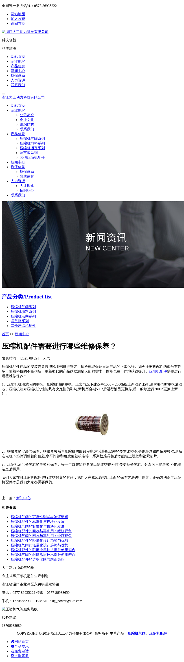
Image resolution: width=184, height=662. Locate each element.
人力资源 (18, 80)
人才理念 (27, 186)
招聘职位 (27, 190)
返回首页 (18, 23)
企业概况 (18, 61)
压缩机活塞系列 (32, 148)
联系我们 (18, 85)
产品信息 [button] (18, 134)
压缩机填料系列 (32, 143)
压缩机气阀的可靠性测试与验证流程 (39, 517)
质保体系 (18, 75)
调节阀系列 (29, 153)
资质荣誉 (27, 176)
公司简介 (27, 115)
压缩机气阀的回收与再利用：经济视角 (41, 536)
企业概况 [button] (18, 110)
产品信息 (18, 66)
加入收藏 (18, 19)
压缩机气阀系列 (32, 138)
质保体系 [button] (18, 167)
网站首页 (18, 57)
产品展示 (21, 646)
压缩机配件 (158, 371)
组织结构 (27, 124)
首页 (5, 334)
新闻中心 (18, 71)
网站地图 (18, 14)
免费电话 (21, 651)
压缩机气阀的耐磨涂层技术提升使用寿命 (43, 555)
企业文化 (27, 120)
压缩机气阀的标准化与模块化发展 (38, 526)
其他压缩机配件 (32, 157)
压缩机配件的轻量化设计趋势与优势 (39, 540)
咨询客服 (21, 656)
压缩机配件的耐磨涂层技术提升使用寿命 (43, 550)
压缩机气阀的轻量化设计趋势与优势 (39, 545)
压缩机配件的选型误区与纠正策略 (38, 559)
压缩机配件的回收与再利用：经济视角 (41, 531)
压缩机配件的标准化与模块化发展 (38, 522)
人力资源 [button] (18, 181)
